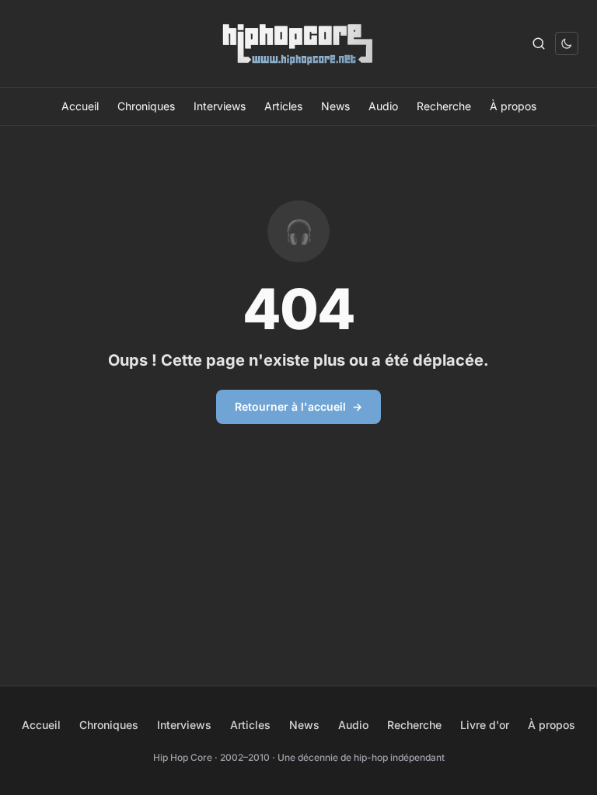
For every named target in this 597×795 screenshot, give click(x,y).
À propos (513, 106)
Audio (383, 106)
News (335, 106)
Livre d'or (484, 724)
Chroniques (146, 106)
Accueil (80, 106)
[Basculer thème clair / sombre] (566, 43)
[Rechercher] (539, 43)
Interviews (220, 106)
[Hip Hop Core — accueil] (298, 43)
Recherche (444, 106)
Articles (283, 106)
